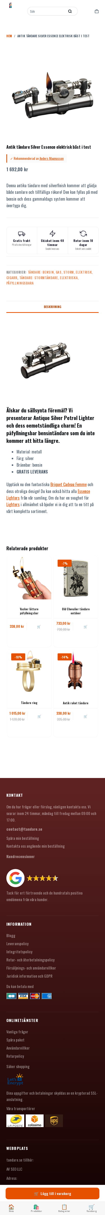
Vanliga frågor (17, 1031)
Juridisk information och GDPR (29, 976)
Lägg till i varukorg (56, 1193)
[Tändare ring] (29, 671)
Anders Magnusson (52, 158)
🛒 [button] (39, 626)
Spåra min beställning (22, 838)
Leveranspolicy (17, 943)
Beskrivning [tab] (52, 307)
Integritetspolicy (19, 951)
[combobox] (47, 11)
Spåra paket (15, 1039)
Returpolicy (15, 1056)
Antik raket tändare (75, 703)
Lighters (13, 504)
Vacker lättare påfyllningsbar (29, 611)
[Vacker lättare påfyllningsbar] (29, 577)
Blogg (10, 935)
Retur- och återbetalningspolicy (30, 959)
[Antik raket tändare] (76, 671)
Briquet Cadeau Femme (68, 484)
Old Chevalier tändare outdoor (76, 611)
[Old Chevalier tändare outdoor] (76, 577)
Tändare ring (29, 703)
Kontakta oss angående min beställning (35, 846)
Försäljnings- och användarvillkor (31, 968)
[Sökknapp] (70, 11)
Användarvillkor (18, 1048)
